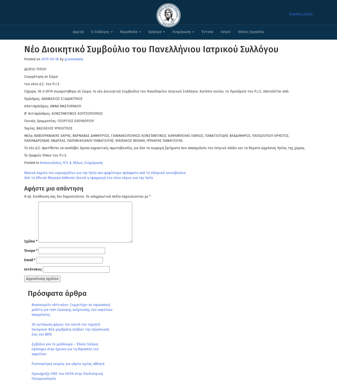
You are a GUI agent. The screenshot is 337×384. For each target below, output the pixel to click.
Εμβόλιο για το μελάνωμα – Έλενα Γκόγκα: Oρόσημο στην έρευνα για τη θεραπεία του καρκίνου (65, 349)
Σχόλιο (30, 241)
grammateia (74, 59)
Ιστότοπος (33, 269)
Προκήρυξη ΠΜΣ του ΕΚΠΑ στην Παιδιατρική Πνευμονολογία (67, 376)
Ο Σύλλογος (100, 32)
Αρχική (78, 32)
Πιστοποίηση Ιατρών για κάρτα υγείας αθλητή (68, 364)
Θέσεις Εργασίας (251, 32)
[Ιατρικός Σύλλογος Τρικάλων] (168, 14)
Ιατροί (226, 32)
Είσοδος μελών (301, 14)
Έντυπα (207, 32)
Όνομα (30, 251)
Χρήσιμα (155, 32)
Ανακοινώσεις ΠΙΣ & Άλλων (61, 163)
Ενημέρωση (182, 32)
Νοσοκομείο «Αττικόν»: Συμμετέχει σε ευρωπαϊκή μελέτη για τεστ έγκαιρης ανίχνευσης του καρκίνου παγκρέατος (72, 310)
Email (29, 260)
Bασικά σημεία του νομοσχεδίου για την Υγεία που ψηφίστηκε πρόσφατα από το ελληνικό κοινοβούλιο (105, 173)
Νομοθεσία (129, 32)
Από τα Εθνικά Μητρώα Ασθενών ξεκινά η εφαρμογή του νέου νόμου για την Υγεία (88, 178)
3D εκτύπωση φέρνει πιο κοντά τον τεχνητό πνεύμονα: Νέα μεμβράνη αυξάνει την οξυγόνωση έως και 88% (70, 329)
